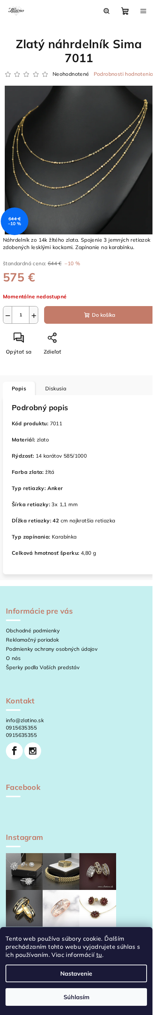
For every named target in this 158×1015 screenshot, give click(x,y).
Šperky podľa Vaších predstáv (42, 667)
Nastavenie (76, 973)
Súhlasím (76, 997)
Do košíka (103, 315)
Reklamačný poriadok (32, 639)
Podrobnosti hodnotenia (123, 74)
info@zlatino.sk (25, 720)
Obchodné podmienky (33, 630)
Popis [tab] (19, 388)
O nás (13, 658)
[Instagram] (32, 750)
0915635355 (21, 727)
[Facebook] (14, 750)
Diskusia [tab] (55, 388)
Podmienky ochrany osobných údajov (51, 649)
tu (99, 954)
